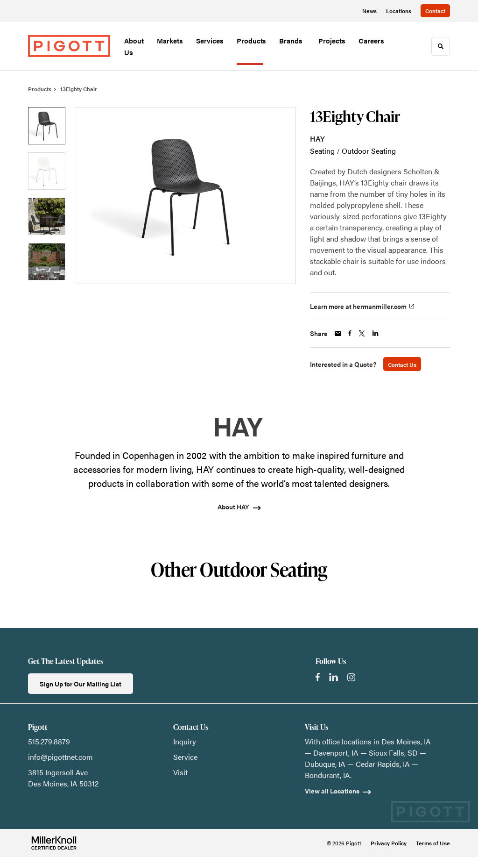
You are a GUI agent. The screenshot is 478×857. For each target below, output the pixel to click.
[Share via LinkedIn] (375, 333)
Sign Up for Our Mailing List (80, 683)
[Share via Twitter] (361, 333)
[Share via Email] (338, 333)
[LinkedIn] (333, 677)
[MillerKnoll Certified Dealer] (54, 843)
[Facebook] (318, 677)
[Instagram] (351, 677)
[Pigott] (69, 46)
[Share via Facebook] (349, 333)
